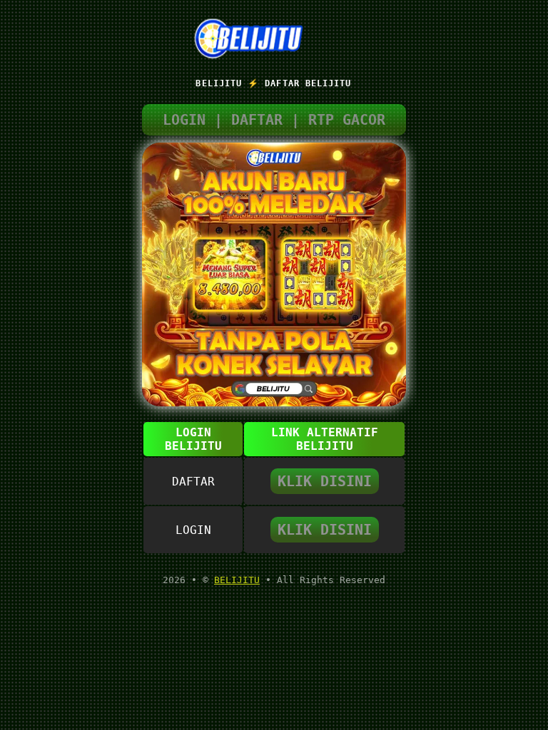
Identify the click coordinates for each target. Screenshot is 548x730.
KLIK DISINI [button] (325, 481)
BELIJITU (237, 580)
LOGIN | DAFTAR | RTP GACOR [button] (274, 119)
